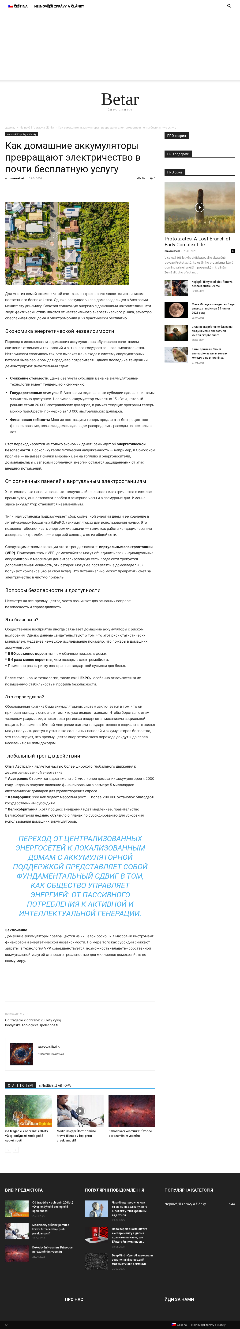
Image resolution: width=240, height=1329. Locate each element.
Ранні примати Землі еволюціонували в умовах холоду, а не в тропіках (209, 353)
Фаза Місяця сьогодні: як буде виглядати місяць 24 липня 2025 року (213, 308)
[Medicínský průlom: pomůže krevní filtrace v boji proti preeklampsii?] (80, 1111)
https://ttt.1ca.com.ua (51, 1053)
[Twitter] (20, 189)
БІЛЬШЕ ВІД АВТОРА (55, 1085)
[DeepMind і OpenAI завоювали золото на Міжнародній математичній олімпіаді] (96, 1261)
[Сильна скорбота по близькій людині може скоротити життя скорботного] (176, 333)
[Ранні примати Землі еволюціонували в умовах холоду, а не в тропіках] (176, 355)
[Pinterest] (31, 189)
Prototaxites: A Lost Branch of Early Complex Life (197, 241)
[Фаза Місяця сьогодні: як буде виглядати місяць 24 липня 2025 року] (176, 310)
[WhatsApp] (42, 189)
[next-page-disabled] (16, 1150)
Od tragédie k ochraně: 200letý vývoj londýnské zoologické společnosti (33, 1022)
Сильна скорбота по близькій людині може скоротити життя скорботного (212, 331)
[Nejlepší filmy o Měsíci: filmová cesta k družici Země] (176, 288)
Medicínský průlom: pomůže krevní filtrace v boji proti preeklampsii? (76, 1135)
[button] (229, 6)
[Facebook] (10, 189)
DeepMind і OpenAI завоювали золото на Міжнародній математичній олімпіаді (132, 1260)
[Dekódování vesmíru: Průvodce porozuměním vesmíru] (132, 1111)
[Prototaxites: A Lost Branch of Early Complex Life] (200, 207)
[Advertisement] (120, 47)
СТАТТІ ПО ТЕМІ (20, 1085)
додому (10, 127)
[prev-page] (8, 1150)
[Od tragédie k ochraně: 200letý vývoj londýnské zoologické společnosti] (28, 1111)
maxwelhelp (17, 178)
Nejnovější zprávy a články (59, 6)
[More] (53, 189)
